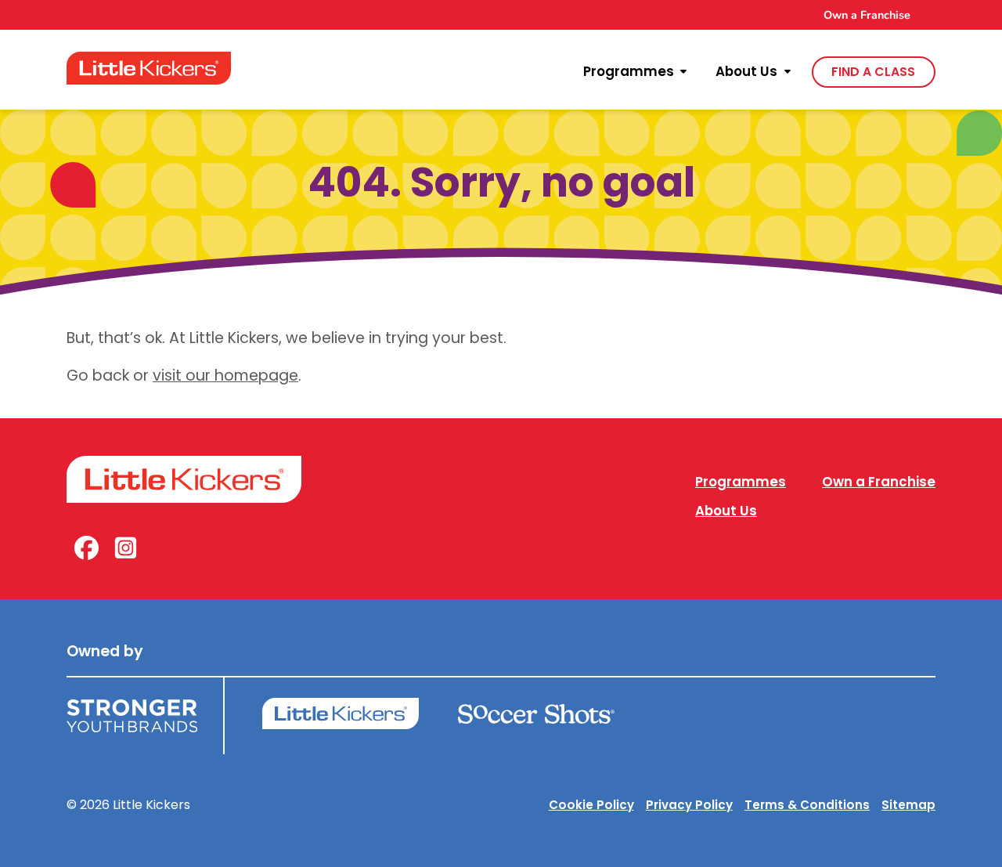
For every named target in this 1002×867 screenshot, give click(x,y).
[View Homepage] (149, 68)
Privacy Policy (689, 805)
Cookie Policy (591, 805)
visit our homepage (225, 375)
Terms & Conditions (807, 805)
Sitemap (908, 805)
